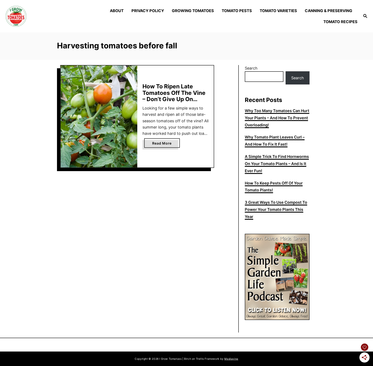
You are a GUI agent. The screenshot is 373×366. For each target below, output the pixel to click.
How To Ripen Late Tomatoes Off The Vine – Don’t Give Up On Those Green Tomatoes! (175, 96)
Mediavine (231, 358)
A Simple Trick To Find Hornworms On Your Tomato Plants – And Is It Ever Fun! (277, 163)
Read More (166, 144)
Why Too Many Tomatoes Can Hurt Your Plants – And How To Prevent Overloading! (277, 117)
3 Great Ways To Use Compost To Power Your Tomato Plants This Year (276, 209)
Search (251, 68)
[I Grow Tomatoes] (49, 16)
